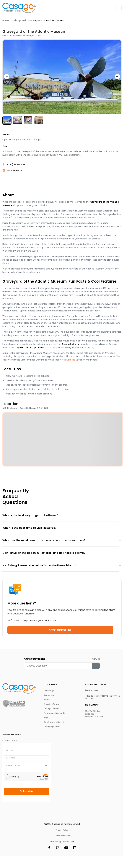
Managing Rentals (52, 727)
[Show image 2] (17, 120)
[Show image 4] (38, 120)
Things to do (20, 20)
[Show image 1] (6, 120)
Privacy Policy (62, 830)
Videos (47, 700)
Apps (46, 718)
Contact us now (10, 740)
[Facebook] (49, 848)
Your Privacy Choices (59, 841)
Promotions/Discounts (54, 713)
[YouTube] (66, 848)
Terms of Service (62, 836)
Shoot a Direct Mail (60, 629)
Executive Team (51, 704)
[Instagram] (58, 848)
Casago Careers (51, 709)
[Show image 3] (28, 120)
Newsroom (49, 695)
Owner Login (49, 690)
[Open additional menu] (119, 8)
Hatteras (6, 20)
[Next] (117, 76)
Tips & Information (52, 722)
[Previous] (6, 76)
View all (96, 659)
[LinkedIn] (75, 848)
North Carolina (67, 360)
